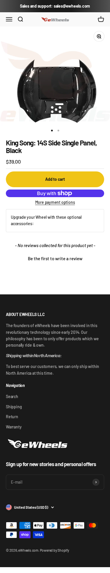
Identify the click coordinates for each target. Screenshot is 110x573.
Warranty (13, 426)
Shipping (14, 406)
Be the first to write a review (55, 258)
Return (12, 416)
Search (12, 396)
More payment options (55, 202)
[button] (55, 258)
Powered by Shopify (54, 550)
